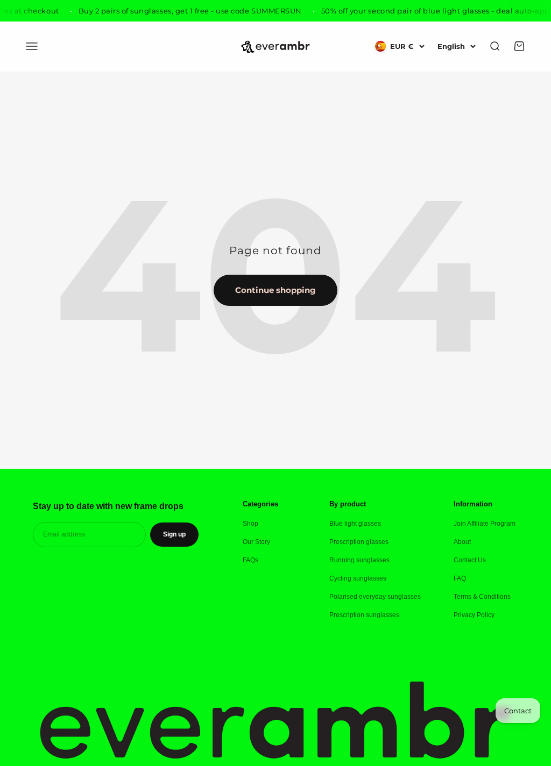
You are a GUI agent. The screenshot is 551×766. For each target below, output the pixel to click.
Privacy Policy (474, 615)
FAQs (250, 560)
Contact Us (470, 560)
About (462, 542)
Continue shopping (275, 290)
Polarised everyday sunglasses (375, 596)
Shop (250, 523)
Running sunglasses (359, 560)
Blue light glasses (355, 523)
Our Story (256, 542)
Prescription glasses (358, 542)
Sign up (174, 534)
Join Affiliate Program (484, 523)
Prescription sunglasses (364, 615)
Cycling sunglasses (357, 578)
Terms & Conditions (482, 596)
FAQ (460, 578)
